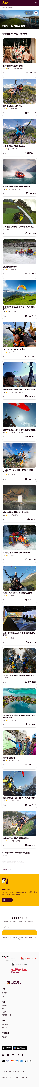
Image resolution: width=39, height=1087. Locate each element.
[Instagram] (17, 1055)
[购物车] (31, 3)
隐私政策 (27, 937)
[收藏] (36, 13)
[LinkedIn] (3, 1055)
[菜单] (36, 3)
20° (29, 13)
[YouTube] (12, 1055)
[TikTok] (22, 1055)
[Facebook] (8, 1055)
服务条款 (33, 937)
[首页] (6, 3)
